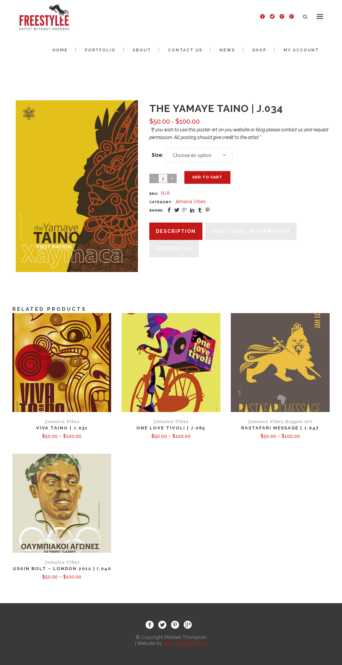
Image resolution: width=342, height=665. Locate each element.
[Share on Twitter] (176, 210)
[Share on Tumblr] (199, 210)
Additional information (251, 231)
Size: (157, 155)
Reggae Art (298, 421)
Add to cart (207, 177)
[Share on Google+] (184, 210)
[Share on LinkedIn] (192, 210)
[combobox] (199, 155)
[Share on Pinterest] (207, 210)
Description (176, 231)
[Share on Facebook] (169, 210)
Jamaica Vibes (190, 201)
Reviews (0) (174, 248)
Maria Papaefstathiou (185, 643)
